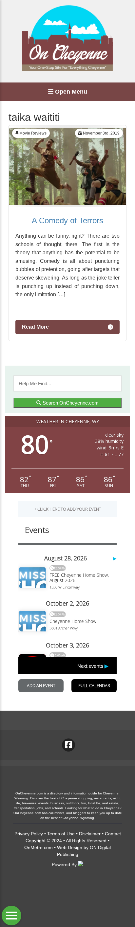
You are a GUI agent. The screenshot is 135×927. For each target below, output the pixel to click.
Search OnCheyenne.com (70, 403)
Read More (35, 327)
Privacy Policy (28, 833)
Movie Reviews (33, 133)
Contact (113, 833)
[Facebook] (68, 745)
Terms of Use (61, 833)
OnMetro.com (38, 847)
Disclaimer (90, 833)
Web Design (69, 847)
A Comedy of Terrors (67, 220)
